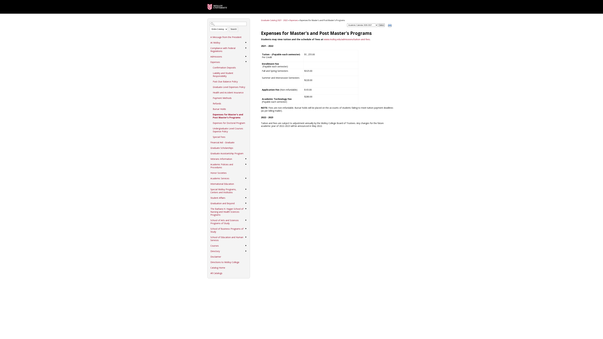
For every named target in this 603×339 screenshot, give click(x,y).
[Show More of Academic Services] (245, 178)
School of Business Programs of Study (226, 230)
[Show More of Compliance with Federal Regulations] (245, 48)
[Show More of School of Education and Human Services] (245, 237)
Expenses (215, 62)
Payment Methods (222, 98)
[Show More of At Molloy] (245, 42)
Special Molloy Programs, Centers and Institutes (223, 191)
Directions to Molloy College (224, 262)
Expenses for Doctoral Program (229, 122)
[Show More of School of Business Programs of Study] (245, 228)
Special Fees (219, 136)
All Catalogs (216, 273)
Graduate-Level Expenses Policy (229, 87)
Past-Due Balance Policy (225, 81)
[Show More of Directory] (245, 251)
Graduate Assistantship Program (226, 153)
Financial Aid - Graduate (222, 142)
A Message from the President (226, 37)
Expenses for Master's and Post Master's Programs (228, 116)
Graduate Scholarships (221, 147)
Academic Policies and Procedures (221, 166)
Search (234, 29)
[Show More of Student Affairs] (245, 197)
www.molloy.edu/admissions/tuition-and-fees (347, 39)
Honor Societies (218, 172)
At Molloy (215, 42)
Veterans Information (221, 158)
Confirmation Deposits (224, 67)
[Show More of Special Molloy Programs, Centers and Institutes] (245, 189)
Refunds (217, 103)
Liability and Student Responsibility (223, 75)
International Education (222, 183)
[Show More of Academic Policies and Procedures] (245, 164)
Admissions (216, 56)
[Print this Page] (390, 26)
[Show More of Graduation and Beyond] (245, 203)
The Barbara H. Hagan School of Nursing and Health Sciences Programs (226, 211)
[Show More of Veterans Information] (245, 158)
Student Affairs (217, 197)
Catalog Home (217, 267)
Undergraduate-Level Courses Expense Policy (228, 130)
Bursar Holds (219, 109)
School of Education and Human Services (226, 239)
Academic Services (219, 178)
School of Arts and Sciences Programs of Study (224, 222)
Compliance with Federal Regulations (222, 50)
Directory (215, 251)
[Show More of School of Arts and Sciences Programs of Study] (245, 220)
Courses (214, 245)
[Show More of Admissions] (245, 56)
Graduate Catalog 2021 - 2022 (274, 20)
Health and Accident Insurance (228, 92)
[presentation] (217, 12)
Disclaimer (215, 256)
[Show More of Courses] (245, 245)
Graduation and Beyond (222, 203)
